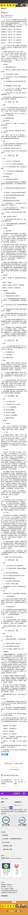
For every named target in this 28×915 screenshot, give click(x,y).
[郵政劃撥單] (4, 895)
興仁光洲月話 (6, 842)
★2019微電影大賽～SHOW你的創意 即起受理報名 (7, 781)
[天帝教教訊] (21, 793)
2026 (7, 858)
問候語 (15, 858)
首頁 (2, 15)
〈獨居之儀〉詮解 (7, 849)
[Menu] (26, 1)
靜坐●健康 (5, 835)
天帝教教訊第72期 (8, 15)
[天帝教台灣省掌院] (15, 793)
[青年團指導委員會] (19, 793)
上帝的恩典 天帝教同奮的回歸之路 (12, 838)
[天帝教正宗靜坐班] (24, 793)
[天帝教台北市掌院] (13, 793)
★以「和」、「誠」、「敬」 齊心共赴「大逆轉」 (19, 781)
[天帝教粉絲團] (26, 793)
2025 (3, 858)
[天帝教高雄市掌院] (17, 793)
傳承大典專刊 (12, 858)
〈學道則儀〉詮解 (7, 846)
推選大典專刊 (19, 858)
